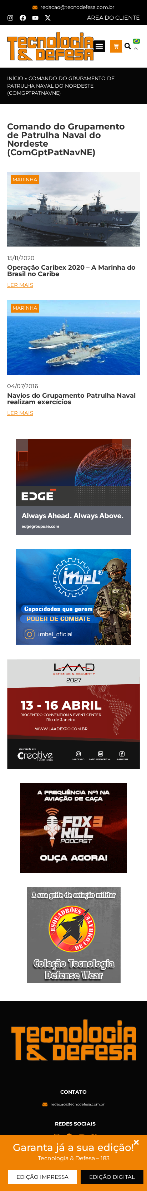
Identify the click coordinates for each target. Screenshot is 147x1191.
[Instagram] (10, 18)
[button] (99, 46)
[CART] (116, 46)
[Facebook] (23, 18)
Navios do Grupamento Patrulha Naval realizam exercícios (71, 399)
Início (15, 78)
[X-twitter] (48, 18)
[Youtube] (35, 18)
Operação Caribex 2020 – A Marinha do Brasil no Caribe (71, 271)
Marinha (24, 179)
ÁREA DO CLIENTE (113, 17)
